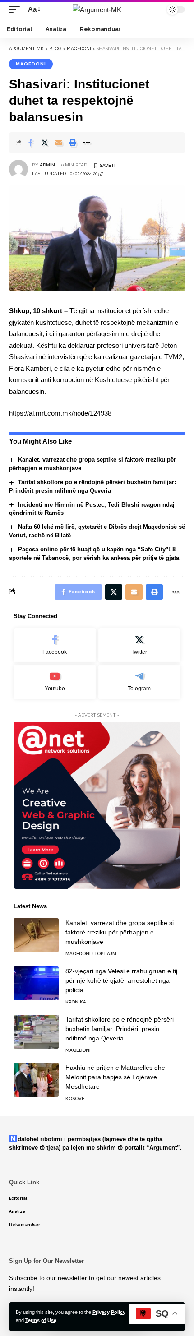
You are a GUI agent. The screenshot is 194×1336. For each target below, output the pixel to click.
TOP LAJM (105, 953)
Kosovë (74, 1098)
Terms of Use (40, 1320)
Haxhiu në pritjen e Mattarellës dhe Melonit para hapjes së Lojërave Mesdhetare (115, 1077)
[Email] (58, 142)
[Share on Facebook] (30, 142)
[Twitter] (139, 645)
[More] (86, 142)
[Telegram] (139, 682)
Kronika (75, 1001)
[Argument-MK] (97, 10)
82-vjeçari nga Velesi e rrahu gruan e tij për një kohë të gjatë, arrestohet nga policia (121, 980)
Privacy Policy (108, 1312)
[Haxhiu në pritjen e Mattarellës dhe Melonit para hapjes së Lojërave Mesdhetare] (36, 1080)
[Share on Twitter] (44, 142)
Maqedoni (31, 63)
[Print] (72, 142)
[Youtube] (55, 682)
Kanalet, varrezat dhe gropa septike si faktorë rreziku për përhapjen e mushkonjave (119, 932)
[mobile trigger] (16, 9)
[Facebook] (55, 645)
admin (47, 164)
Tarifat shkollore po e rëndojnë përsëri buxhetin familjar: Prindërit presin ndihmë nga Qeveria (119, 1029)
